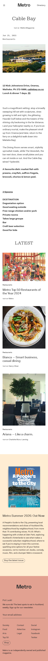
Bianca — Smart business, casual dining (20, 359)
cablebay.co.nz (36, 89)
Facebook (35, 633)
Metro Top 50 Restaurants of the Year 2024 (22, 291)
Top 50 (6, 637)
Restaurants (9, 39)
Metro (8, 298)
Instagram (35, 629)
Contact (20, 625)
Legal (19, 633)
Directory (41, 5)
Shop (6, 642)
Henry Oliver (11, 366)
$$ (29, 93)
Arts (4, 633)
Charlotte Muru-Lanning (15, 439)
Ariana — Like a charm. (18, 434)
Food (5, 629)
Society (6, 625)
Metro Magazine (27, 28)
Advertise (21, 629)
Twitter (34, 637)
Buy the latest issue (13, 560)
